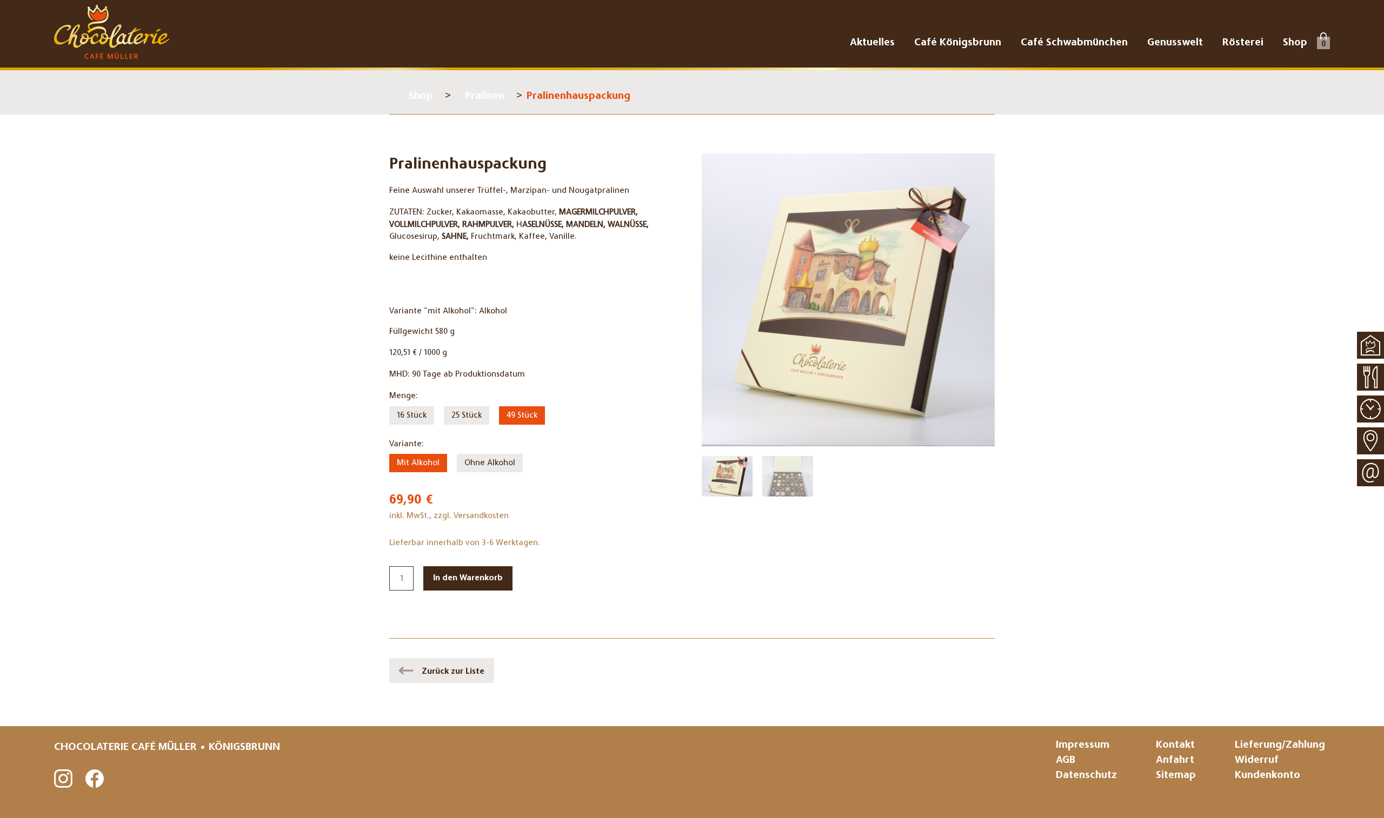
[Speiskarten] (1370, 377)
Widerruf (1257, 760)
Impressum (1082, 745)
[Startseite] (1370, 345)
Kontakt (1175, 745)
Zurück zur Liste (453, 671)
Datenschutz (1086, 775)
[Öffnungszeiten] (1370, 409)
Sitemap (1176, 775)
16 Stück (412, 415)
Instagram (64, 779)
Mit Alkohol (418, 463)
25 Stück (466, 415)
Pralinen (484, 96)
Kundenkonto (1267, 775)
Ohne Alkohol (489, 463)
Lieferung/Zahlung (1280, 745)
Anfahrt (1175, 760)
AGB (1065, 760)
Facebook (95, 779)
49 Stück (522, 415)
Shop (421, 96)
